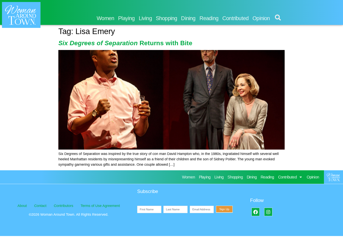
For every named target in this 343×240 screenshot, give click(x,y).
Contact (40, 206)
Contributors (63, 206)
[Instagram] (268, 212)
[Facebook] (255, 212)
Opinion (261, 18)
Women (105, 18)
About (22, 206)
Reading (208, 18)
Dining (188, 18)
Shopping (166, 18)
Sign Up (224, 209)
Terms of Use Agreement (100, 206)
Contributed (235, 18)
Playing (126, 18)
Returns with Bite (125, 43)
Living (145, 18)
